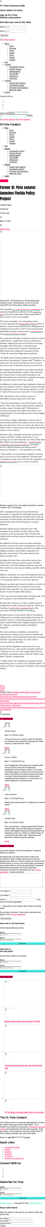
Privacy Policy (6, 1203)
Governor (25, 699)
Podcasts (13, 78)
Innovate (12, 48)
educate (16, 697)
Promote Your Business (18, 88)
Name (2, 27)
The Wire (8, 1154)
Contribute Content (16, 85)
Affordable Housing (29, 692)
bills (9, 694)
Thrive (11, 51)
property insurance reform (15, 334)
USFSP (8, 710)
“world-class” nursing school (21, 608)
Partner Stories (15, 69)
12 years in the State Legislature (26, 309)
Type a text (4, 113)
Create (12, 53)
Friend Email (5, 1223)
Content (8, 64)
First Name (5, 891)
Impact (12, 58)
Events (7, 92)
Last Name (5, 895)
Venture (12, 60)
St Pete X (8, 1156)
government (17, 699)
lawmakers (14, 703)
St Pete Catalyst (35, 1203)
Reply (7, 747)
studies (9, 707)
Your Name (5, 1218)
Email (2, 31)
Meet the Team (15, 90)
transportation (23, 707)
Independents (14, 71)
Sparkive (8, 1152)
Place (11, 55)
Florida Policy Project (28, 323)
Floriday (9, 699)
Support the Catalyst (17, 83)
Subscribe (4, 35)
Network (31, 703)
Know (11, 46)
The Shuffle (13, 74)
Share (3, 1226)
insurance (38, 699)
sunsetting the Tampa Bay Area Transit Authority (20, 443)
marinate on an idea (8, 461)
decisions (9, 697)
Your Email (5, 1221)
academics (16, 692)
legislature (23, 703)
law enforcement (5, 702)
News (7, 44)
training (15, 707)
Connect (8, 81)
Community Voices (16, 67)
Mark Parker (5, 229)
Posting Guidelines (18, 914)
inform (31, 699)
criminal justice (36, 331)
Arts (6, 62)
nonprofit (38, 703)
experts (23, 697)
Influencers (13, 76)
